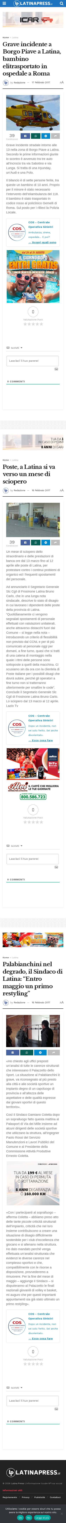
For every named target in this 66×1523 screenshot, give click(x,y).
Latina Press (17, 1483)
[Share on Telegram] (45, 136)
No (29, 1517)
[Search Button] (61, 3)
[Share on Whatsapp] (35, 136)
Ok (20, 1517)
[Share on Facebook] (25, 136)
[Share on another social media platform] (55, 136)
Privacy (26, 1497)
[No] (61, 1513)
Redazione (19, 82)
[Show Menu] (4, 3)
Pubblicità (39, 1497)
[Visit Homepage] (32, 3)
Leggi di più (42, 1517)
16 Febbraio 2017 (41, 490)
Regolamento (10, 1497)
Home (6, 37)
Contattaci (55, 1497)
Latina (15, 37)
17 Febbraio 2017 (41, 82)
